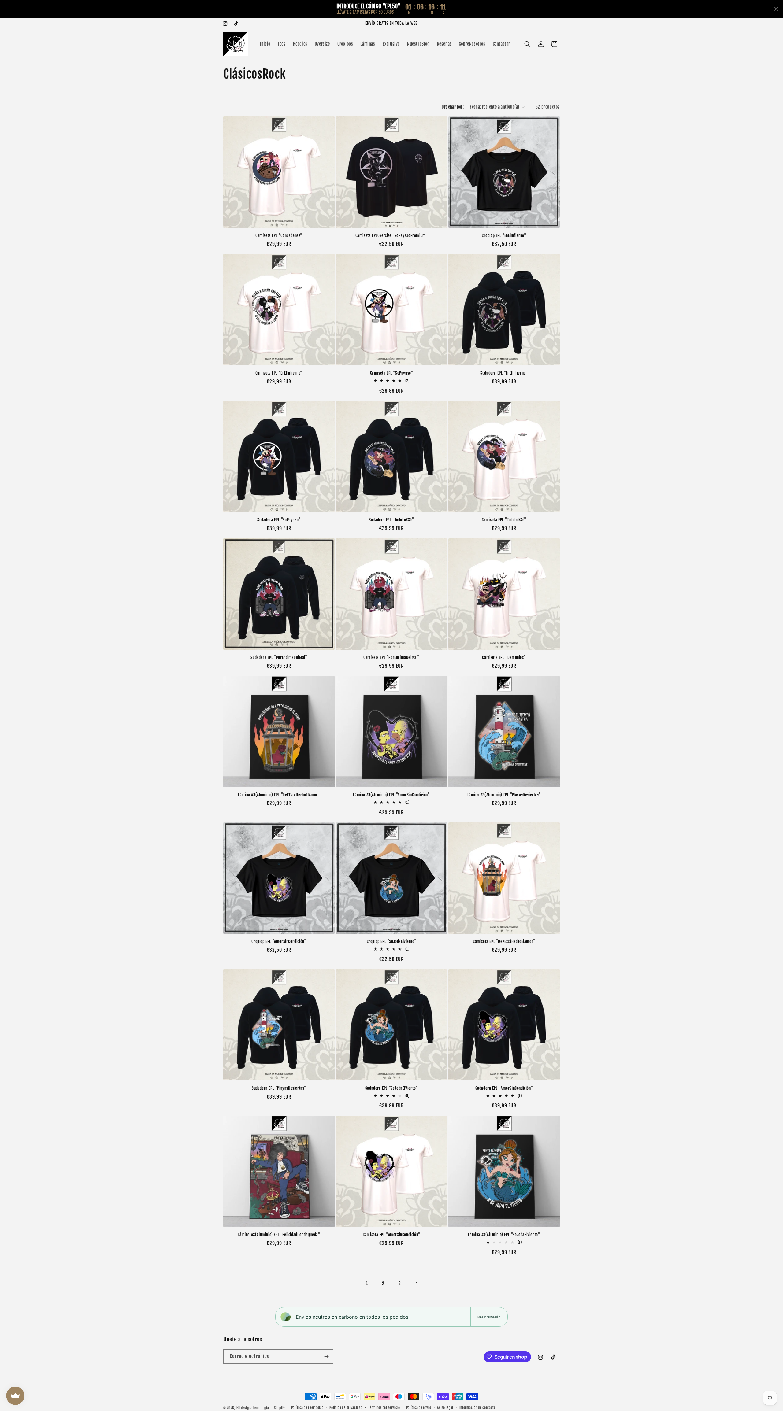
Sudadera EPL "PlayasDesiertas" (279, 1088)
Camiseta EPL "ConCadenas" (278, 235)
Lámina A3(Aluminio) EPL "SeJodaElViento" (504, 1234)
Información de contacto (477, 1407)
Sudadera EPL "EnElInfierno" (504, 373)
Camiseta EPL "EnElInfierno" (278, 373)
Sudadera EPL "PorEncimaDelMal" (278, 657)
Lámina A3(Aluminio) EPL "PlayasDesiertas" (504, 794)
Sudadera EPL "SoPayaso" (279, 519)
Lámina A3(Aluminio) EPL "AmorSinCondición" (391, 794)
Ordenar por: (453, 106)
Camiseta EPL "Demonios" (504, 657)
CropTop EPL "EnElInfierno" (504, 235)
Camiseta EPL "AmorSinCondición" (391, 1234)
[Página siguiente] (416, 1283)
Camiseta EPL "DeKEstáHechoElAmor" (504, 941)
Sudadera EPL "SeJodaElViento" (391, 1088)
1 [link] (367, 1283)
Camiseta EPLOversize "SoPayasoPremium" (391, 235)
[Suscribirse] (326, 1356)
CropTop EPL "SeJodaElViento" (392, 941)
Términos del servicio (384, 1407)
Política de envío (418, 1407)
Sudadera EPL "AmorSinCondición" (504, 1088)
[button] (527, 44)
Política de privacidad (345, 1407)
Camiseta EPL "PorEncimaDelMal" (391, 657)
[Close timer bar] (776, 9)
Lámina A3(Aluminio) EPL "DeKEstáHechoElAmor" (279, 794)
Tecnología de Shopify (269, 1408)
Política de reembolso (307, 1407)
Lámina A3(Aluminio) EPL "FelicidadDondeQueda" (279, 1234)
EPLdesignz (244, 1408)
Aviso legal (445, 1407)
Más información (488, 1316)
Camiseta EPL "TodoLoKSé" (504, 519)
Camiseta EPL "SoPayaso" (391, 373)
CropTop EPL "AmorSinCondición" (278, 941)
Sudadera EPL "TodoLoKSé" (391, 519)
